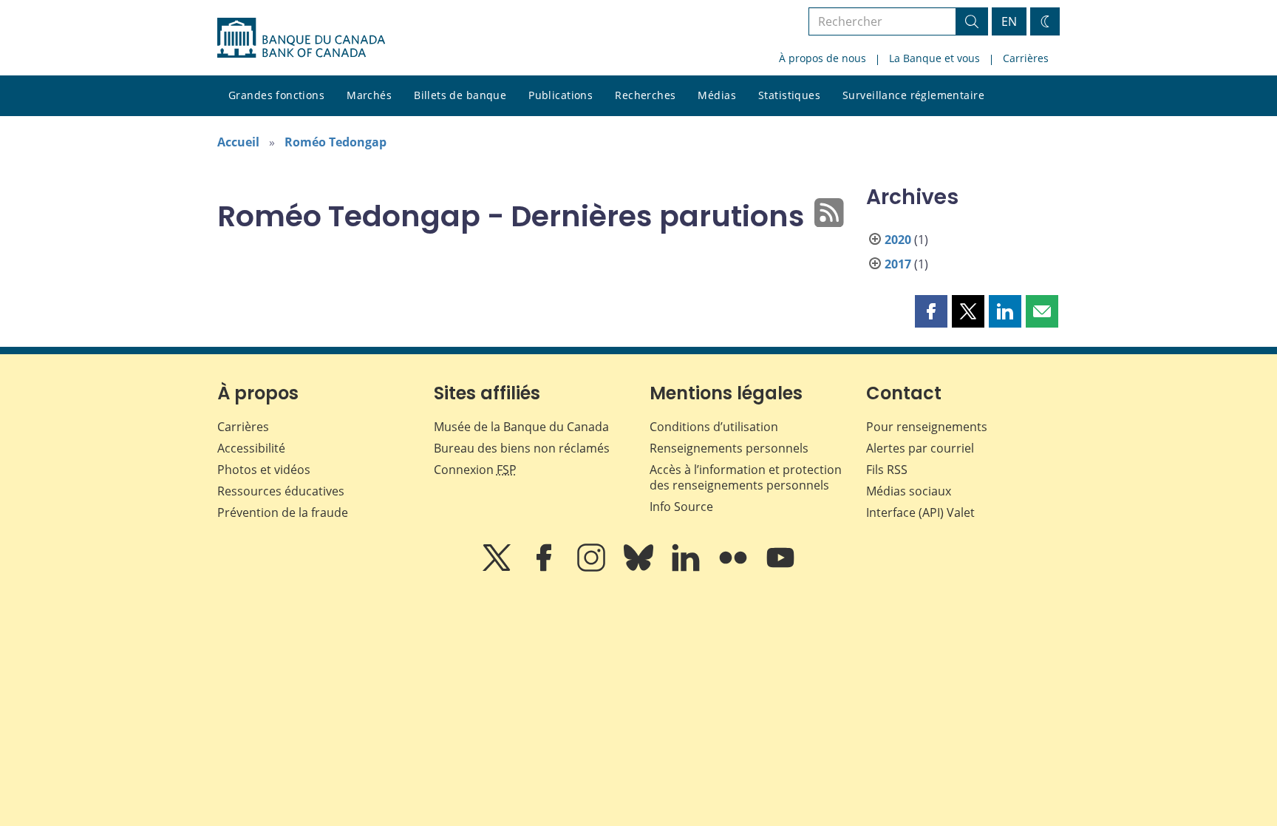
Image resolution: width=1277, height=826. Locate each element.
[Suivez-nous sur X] (498, 568)
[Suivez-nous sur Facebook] (545, 568)
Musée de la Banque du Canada (521, 427)
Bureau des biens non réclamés (522, 448)
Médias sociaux (908, 491)
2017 (898, 264)
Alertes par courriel (920, 448)
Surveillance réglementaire (913, 95)
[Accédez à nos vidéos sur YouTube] (780, 568)
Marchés (369, 95)
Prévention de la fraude (282, 512)
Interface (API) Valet (920, 512)
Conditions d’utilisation (714, 427)
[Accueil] (301, 38)
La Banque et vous (934, 58)
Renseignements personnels (729, 448)
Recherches (645, 95)
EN (1009, 21)
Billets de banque (460, 95)
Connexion (475, 469)
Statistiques (789, 95)
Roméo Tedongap (335, 142)
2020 (898, 239)
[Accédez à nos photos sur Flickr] (734, 568)
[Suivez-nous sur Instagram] (592, 568)
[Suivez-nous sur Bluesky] (640, 568)
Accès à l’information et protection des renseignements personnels (746, 477)
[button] (931, 311)
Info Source (681, 506)
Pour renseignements (926, 427)
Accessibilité (251, 448)
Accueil (238, 142)
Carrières (1026, 58)
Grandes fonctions (276, 95)
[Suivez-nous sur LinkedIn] (687, 568)
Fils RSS (886, 469)
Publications (560, 95)
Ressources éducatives (280, 491)
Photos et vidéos (263, 469)
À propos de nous (822, 58)
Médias (717, 95)
